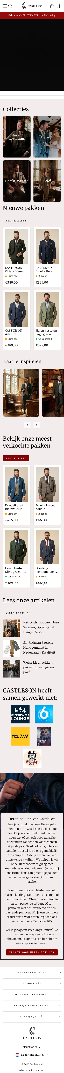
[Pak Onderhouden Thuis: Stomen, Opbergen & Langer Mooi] (11, 628)
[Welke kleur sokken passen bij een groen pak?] (11, 669)
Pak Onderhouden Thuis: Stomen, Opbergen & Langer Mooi (41, 627)
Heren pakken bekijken (31, 68)
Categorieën (31, 983)
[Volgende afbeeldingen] (36, 425)
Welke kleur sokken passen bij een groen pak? (38, 667)
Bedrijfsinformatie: (31, 1005)
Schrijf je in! (31, 1016)
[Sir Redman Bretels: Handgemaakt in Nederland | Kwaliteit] (11, 648)
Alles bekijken (18, 613)
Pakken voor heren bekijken (32, 952)
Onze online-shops (31, 994)
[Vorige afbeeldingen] (27, 425)
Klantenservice (31, 972)
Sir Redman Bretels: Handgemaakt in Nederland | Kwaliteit (39, 647)
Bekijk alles (16, 220)
